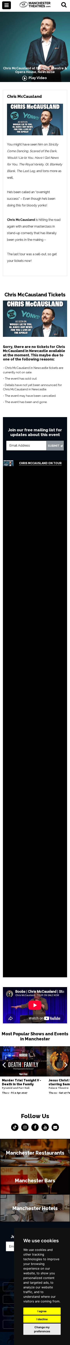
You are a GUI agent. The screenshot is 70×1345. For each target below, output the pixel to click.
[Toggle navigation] (6, 5)
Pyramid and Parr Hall (15, 1088)
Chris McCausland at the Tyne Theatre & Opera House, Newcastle (35, 70)
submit (54, 446)
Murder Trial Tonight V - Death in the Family (21, 1082)
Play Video (37, 78)
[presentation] (4, 1065)
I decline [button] (42, 1319)
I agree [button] (42, 1311)
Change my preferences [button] (42, 1329)
